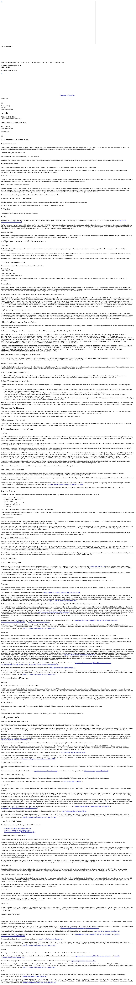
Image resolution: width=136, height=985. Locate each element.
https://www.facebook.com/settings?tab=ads (106, 931)
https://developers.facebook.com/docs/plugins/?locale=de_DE (62, 592)
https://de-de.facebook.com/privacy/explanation (62, 600)
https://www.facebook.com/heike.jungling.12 (17, 828)
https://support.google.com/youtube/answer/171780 (16, 739)
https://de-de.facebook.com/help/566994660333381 (44, 664)
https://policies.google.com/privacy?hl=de (73, 752)
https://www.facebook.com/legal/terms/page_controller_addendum (80, 928)
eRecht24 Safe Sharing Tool (97, 566)
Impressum (63, 95)
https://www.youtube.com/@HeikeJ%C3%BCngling (19, 832)
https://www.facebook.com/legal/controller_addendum (53, 612)
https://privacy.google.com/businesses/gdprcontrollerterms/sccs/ (19, 808)
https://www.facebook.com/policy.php (39, 622)
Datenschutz (71, 95)
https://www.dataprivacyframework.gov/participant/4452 (39, 628)
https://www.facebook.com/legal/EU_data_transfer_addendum (93, 620)
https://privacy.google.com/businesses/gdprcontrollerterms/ (92, 806)
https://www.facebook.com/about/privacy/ (51, 939)
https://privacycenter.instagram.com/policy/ (13, 664)
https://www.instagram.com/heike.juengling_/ (17, 830)
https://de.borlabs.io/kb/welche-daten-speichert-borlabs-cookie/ (65, 484)
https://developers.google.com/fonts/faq (45, 771)
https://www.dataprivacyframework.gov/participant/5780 (39, 759)
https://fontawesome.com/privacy (72, 781)
